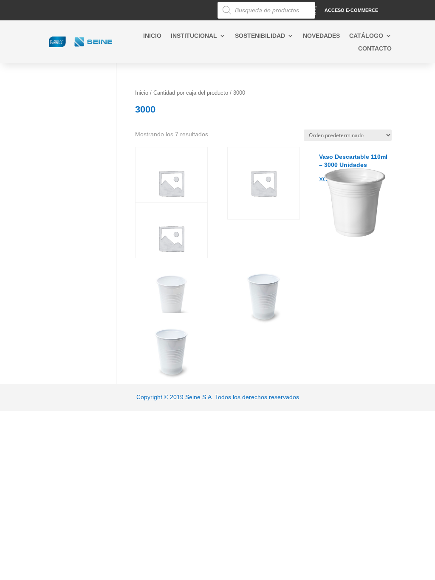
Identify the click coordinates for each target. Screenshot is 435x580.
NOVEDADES (321, 36)
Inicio (141, 93)
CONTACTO (375, 48)
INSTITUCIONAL (194, 36)
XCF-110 (353, 167)
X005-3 (167, 167)
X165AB (170, 222)
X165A (258, 167)
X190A (166, 278)
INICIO (152, 36)
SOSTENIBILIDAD (260, 36)
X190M (254, 278)
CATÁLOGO (366, 36)
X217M (162, 333)
